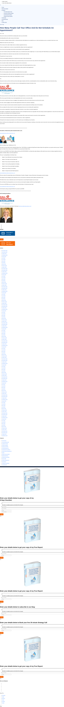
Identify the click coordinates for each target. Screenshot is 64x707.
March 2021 (4, 318)
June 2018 (3, 367)
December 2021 (4, 304)
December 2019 (4, 340)
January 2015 (4, 429)
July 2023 (3, 276)
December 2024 (4, 250)
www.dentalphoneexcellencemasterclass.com (7, 133)
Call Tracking (4, 440)
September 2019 (4, 345)
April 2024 (3, 262)
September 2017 (4, 381)
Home (3, 7)
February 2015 (4, 428)
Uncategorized (4, 464)
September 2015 (4, 417)
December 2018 (4, 358)
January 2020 (4, 339)
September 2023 (4, 273)
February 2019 (4, 355)
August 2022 (4, 292)
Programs (3, 10)
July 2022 (3, 294)
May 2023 (3, 279)
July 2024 (3, 258)
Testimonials (4, 17)
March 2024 (4, 264)
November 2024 (4, 252)
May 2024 (3, 261)
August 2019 (4, 346)
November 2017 (4, 378)
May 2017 (3, 387)
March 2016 (4, 408)
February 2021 (4, 319)
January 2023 (4, 285)
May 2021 (3, 315)
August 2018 (4, 364)
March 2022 (4, 300)
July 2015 (3, 420)
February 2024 (4, 265)
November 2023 (4, 270)
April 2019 (3, 352)
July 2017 (3, 384)
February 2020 (4, 337)
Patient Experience (5, 455)
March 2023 (4, 282)
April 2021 (3, 316)
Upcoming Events (5, 19)
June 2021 (3, 313)
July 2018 (3, 366)
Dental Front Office (5, 446)
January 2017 (4, 393)
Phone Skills (4, 458)
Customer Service (5, 443)
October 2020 (4, 325)
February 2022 (4, 301)
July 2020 (3, 330)
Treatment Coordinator (5, 463)
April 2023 (3, 280)
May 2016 (3, 405)
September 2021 (4, 309)
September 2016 (4, 399)
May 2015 (3, 423)
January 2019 (4, 357)
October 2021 (4, 307)
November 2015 (4, 414)
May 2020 (3, 333)
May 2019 (3, 351)
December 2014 (4, 431)
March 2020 (4, 336)
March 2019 (4, 354)
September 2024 (4, 255)
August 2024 (4, 256)
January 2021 (4, 321)
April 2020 (3, 334)
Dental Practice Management (7, 451)
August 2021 (4, 310)
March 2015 (4, 426)
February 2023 (4, 283)
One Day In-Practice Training (8, 13)
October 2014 (4, 434)
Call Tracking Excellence (8, 14)
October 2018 (4, 361)
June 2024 (3, 259)
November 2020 (4, 324)
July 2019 (3, 348)
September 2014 (4, 435)
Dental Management (5, 448)
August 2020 (4, 328)
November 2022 (4, 288)
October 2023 (4, 271)
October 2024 (4, 253)
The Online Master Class (8, 11)
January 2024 (4, 267)
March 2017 (4, 390)
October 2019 (4, 343)
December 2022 (4, 286)
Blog (2, 20)
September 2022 (4, 291)
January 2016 (4, 411)
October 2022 (4, 289)
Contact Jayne (4, 22)
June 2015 (3, 422)
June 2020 (3, 331)
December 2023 (4, 268)
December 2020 (4, 322)
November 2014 (4, 432)
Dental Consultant (5, 445)
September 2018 (4, 363)
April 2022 (3, 298)
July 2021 (3, 312)
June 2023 (3, 277)
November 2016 (4, 396)
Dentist (3, 452)
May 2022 (3, 297)
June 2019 (3, 349)
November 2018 (4, 360)
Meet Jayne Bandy (5, 8)
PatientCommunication (5, 457)
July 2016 (3, 402)
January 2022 (4, 303)
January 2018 (4, 375)
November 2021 (4, 306)
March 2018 (4, 372)
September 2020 (4, 327)
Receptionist (4, 461)
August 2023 (4, 274)
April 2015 (3, 425)
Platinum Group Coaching (8, 16)
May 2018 (3, 369)
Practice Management (5, 460)
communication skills (5, 442)
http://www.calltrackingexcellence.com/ (25, 206)
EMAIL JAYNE (4, 1)
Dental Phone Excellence (6, 449)
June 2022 (3, 295)
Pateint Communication (6, 454)
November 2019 (4, 342)
